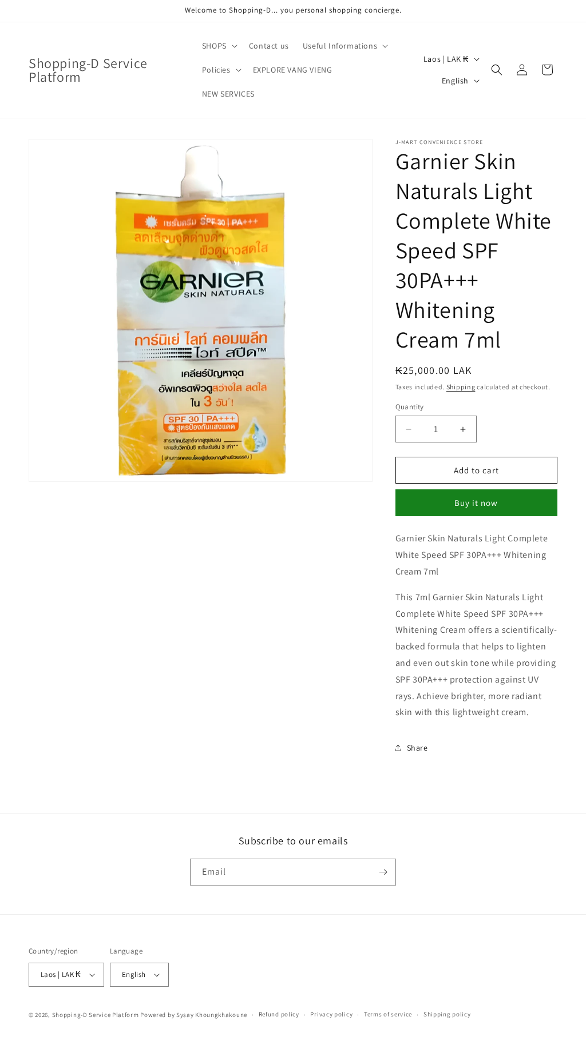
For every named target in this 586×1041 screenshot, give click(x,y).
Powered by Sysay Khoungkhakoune (193, 1015)
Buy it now (476, 502)
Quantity (409, 407)
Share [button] (417, 748)
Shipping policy (447, 1014)
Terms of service (388, 1014)
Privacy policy (331, 1014)
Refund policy (279, 1014)
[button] (218, 46)
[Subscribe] (382, 872)
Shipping (461, 386)
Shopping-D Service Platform (95, 1015)
